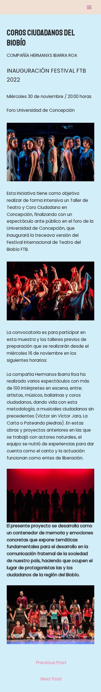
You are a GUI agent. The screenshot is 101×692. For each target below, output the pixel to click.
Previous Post (51, 662)
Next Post (51, 679)
